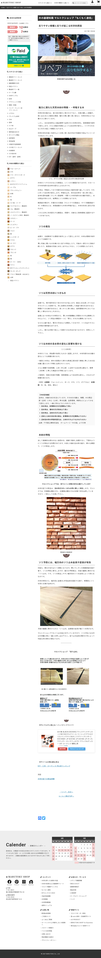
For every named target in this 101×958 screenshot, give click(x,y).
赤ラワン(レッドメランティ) (19, 268)
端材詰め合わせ (14, 132)
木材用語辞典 (46, 902)
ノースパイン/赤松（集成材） (20, 215)
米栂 (11, 193)
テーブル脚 (12, 92)
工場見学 (73, 893)
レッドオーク (14, 237)
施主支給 (73, 890)
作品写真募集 (46, 896)
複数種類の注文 (14, 83)
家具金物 (12, 141)
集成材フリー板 (14, 89)
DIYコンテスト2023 (48, 893)
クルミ (12, 231)
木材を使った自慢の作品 (50, 880)
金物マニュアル (47, 905)
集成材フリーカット (15, 80)
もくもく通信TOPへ (66, 796)
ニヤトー (13, 181)
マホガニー (14, 218)
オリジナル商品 (14, 135)
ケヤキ (12, 240)
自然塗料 (12, 138)
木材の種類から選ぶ (61, 3)
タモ (11, 172)
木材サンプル (13, 95)
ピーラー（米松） (16, 262)
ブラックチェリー (16, 190)
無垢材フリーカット (15, 77)
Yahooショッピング (77, 749)
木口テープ (12, 129)
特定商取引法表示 (48, 937)
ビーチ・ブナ (14, 227)
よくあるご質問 (47, 919)
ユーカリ (13, 243)
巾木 (10, 119)
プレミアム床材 (14, 116)
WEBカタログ (74, 883)
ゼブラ (12, 246)
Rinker (66, 745)
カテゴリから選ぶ (44, 3)
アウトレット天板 (15, 102)
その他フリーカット (15, 147)
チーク (12, 221)
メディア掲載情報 (76, 880)
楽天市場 (62, 749)
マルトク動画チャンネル (50, 887)
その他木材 (12, 153)
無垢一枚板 (12, 105)
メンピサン (14, 224)
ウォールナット (15, 169)
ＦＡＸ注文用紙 (47, 931)
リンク (72, 899)
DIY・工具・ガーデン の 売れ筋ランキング (54, 766)
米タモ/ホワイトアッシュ (18, 184)
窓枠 (10, 122)
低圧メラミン (13, 86)
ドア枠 (11, 126)
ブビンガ (13, 252)
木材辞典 (45, 899)
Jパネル (11, 113)
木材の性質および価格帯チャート (53, 883)
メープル (13, 187)
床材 (10, 99)
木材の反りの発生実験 (46, 779)
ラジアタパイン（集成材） (19, 206)
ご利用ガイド (46, 916)
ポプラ (12, 178)
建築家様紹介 (74, 887)
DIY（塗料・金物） (15, 157)
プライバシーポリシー (49, 940)
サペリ (12, 265)
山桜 (11, 277)
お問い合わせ (46, 934)
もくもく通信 (46, 890)
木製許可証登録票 (15, 144)
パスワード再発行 (48, 928)
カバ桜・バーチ (15, 203)
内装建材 (12, 150)
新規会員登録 (46, 913)
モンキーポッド (15, 271)
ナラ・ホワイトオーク (17, 175)
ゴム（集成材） (15, 209)
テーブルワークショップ (78, 896)
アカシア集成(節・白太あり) (19, 274)
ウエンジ (13, 249)
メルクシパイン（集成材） (19, 212)
